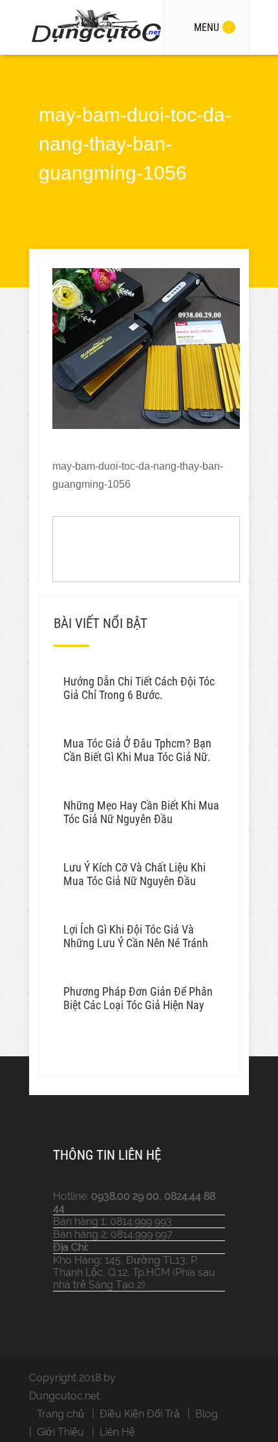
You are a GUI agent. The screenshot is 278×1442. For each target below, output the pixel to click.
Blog (206, 1414)
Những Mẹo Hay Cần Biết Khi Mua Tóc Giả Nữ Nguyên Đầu (141, 812)
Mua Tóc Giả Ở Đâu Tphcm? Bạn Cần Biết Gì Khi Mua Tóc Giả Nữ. (137, 750)
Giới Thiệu (60, 1432)
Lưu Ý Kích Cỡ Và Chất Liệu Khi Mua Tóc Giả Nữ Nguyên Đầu (134, 874)
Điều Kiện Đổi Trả (140, 1414)
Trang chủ (60, 1414)
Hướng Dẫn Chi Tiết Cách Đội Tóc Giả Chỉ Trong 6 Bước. (139, 688)
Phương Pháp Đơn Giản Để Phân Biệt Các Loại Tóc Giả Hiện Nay (138, 998)
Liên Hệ (117, 1432)
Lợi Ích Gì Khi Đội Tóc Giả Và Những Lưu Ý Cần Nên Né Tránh (135, 936)
